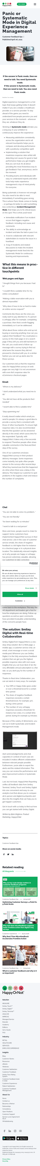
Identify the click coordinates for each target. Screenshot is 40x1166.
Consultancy (6, 1109)
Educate (5, 1022)
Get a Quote (21, 4)
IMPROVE (5, 1017)
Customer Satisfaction (9, 1069)
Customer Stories (8, 1059)
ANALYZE (5, 1014)
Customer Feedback (9, 1072)
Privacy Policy (6, 1159)
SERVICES (5, 1045)
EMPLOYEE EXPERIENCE (10, 1048)
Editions (5, 1027)
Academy (5, 1025)
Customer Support (8, 1114)
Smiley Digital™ (7, 1009)
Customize (19, 601)
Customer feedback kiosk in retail (11, 1080)
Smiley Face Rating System (8, 1075)
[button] (35, 4)
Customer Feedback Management (9, 1089)
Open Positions (7, 1111)
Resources (6, 1061)
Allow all (20, 594)
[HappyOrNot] (13, 994)
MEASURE (5, 1003)
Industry (5, 1037)
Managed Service (8, 1019)
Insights (5, 1052)
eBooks (4, 1064)
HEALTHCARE (7, 1043)
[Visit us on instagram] (15, 1131)
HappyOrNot (7, 4)
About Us (6, 1095)
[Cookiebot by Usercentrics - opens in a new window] (29, 563)
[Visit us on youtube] (20, 1131)
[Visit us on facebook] (4, 1131)
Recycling (5, 1161)
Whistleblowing (7, 1121)
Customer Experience (9, 1083)
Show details (29, 588)
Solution (5, 1000)
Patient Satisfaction (8, 1086)
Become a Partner (8, 1104)
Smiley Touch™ (7, 1006)
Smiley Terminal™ (8, 1011)
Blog (4, 1056)
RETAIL (4, 1040)
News (4, 1098)
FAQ (3, 1032)
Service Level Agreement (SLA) (11, 1118)
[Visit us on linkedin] (10, 1131)
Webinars (5, 1067)
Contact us (6, 1101)
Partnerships (6, 1106)
